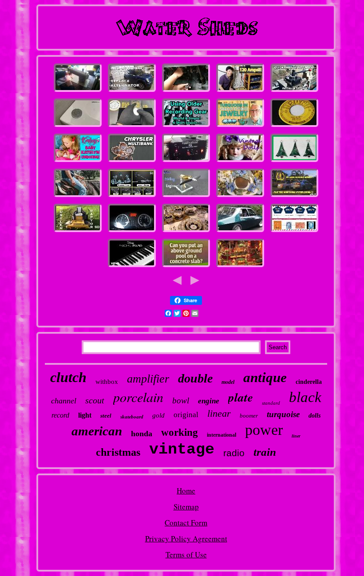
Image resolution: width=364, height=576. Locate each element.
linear (219, 413)
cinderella (309, 382)
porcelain (138, 397)
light (84, 415)
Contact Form (186, 522)
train (264, 452)
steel (105, 415)
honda (141, 433)
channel (63, 400)
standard (271, 403)
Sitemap (186, 506)
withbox (106, 381)
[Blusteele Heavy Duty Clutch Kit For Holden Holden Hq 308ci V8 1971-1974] (240, 231)
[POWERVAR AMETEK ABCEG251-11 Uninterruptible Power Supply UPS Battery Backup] (240, 91)
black (305, 397)
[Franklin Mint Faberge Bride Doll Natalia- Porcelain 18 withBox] (240, 161)
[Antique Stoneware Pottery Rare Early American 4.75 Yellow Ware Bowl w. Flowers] (240, 196)
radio (234, 453)
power (264, 430)
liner (296, 436)
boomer (249, 415)
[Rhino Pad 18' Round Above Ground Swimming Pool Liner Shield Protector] (186, 266)
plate (240, 397)
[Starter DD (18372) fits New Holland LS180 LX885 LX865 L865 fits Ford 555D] (77, 231)
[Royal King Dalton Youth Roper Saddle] (77, 196)
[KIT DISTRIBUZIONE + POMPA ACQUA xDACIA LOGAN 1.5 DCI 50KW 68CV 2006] (132, 231)
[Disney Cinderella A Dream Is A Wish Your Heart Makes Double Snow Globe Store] (132, 266)
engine (208, 401)
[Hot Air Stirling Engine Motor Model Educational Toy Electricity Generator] (186, 196)
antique (265, 377)
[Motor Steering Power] (132, 196)
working (179, 432)
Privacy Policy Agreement (186, 538)
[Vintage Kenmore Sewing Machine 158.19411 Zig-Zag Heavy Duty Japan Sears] (77, 91)
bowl (180, 400)
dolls (314, 415)
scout (94, 400)
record (60, 415)
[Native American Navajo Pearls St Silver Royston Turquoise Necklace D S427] (240, 126)
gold (158, 415)
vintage (181, 449)
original (186, 414)
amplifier (148, 378)
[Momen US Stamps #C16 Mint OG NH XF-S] (294, 231)
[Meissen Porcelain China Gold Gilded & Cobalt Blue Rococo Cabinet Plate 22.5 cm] (186, 231)
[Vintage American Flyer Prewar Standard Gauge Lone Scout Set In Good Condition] (240, 266)
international (221, 435)
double (195, 378)
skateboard (131, 416)
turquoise (283, 414)
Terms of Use (186, 554)
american (96, 431)
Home (186, 490)
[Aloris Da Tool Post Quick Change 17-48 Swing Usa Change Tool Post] (294, 91)
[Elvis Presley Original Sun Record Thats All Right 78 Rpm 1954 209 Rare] (294, 126)
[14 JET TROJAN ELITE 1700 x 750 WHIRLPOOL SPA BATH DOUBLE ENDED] (77, 126)
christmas (118, 452)
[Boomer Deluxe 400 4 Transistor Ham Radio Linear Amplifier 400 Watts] (186, 161)
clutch (68, 377)
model (228, 382)
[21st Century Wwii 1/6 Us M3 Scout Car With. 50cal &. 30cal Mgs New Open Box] (132, 161)
